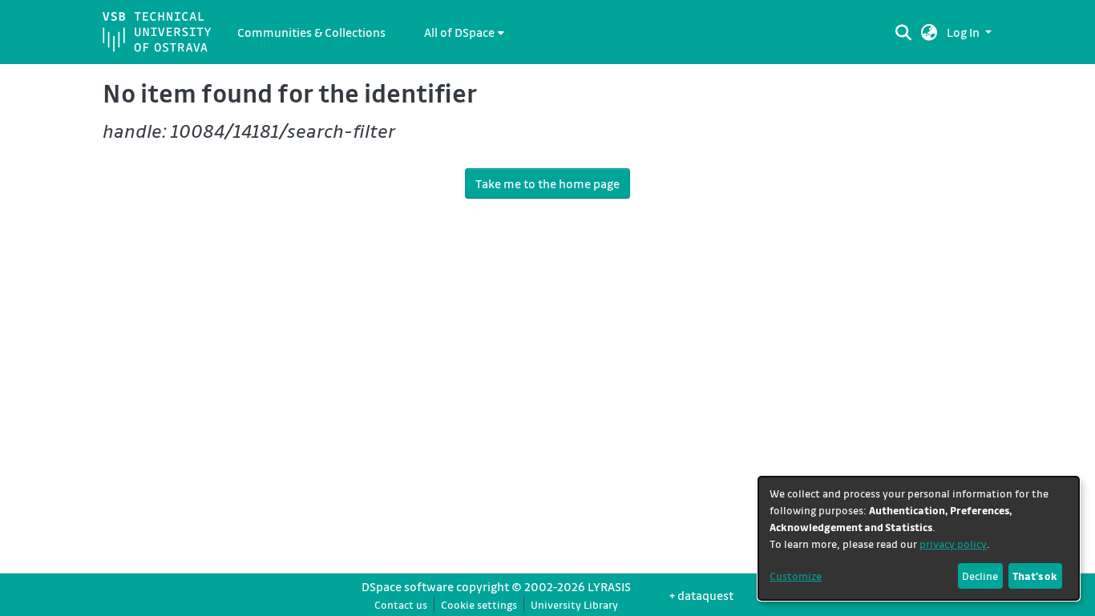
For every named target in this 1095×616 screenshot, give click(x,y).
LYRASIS (609, 586)
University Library (574, 604)
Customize (796, 575)
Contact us (400, 604)
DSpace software (408, 586)
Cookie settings (479, 604)
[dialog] (918, 538)
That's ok (1034, 575)
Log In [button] (964, 32)
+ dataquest (701, 595)
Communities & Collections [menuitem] (311, 32)
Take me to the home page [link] (547, 183)
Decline (980, 575)
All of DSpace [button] (459, 32)
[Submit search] (903, 32)
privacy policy (953, 543)
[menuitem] (464, 32)
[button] (929, 32)
